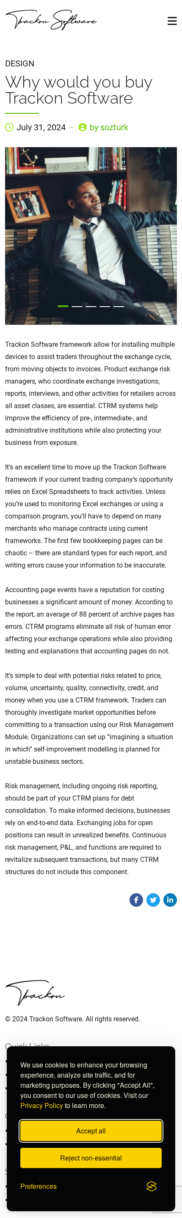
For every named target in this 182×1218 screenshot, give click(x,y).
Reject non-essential (91, 1158)
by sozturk (109, 127)
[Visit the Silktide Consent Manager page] (151, 1186)
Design (19, 63)
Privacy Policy (41, 1105)
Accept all (91, 1131)
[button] (63, 306)
